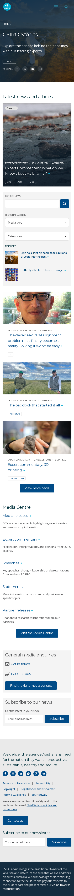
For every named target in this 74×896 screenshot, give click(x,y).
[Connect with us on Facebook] (5, 773)
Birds (32, 181)
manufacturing (17, 478)
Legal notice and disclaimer (38, 789)
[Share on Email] (40, 69)
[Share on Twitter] (25, 69)
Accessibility (42, 783)
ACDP (20, 181)
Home (6, 23)
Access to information (16, 783)
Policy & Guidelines (14, 795)
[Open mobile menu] (56, 6)
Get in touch (20, 664)
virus (9, 181)
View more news (37, 488)
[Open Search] (66, 6)
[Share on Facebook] (17, 69)
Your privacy (39, 795)
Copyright (9, 789)
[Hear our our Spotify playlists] (28, 773)
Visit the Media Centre (37, 633)
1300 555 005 (21, 674)
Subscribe (57, 719)
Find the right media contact (31, 686)
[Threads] (36, 773)
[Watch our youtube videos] (43, 773)
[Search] (64, 203)
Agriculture (15, 413)
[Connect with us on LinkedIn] (20, 773)
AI (11, 354)
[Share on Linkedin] (32, 69)
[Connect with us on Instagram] (13, 773)
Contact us (15, 821)
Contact (9, 61)
